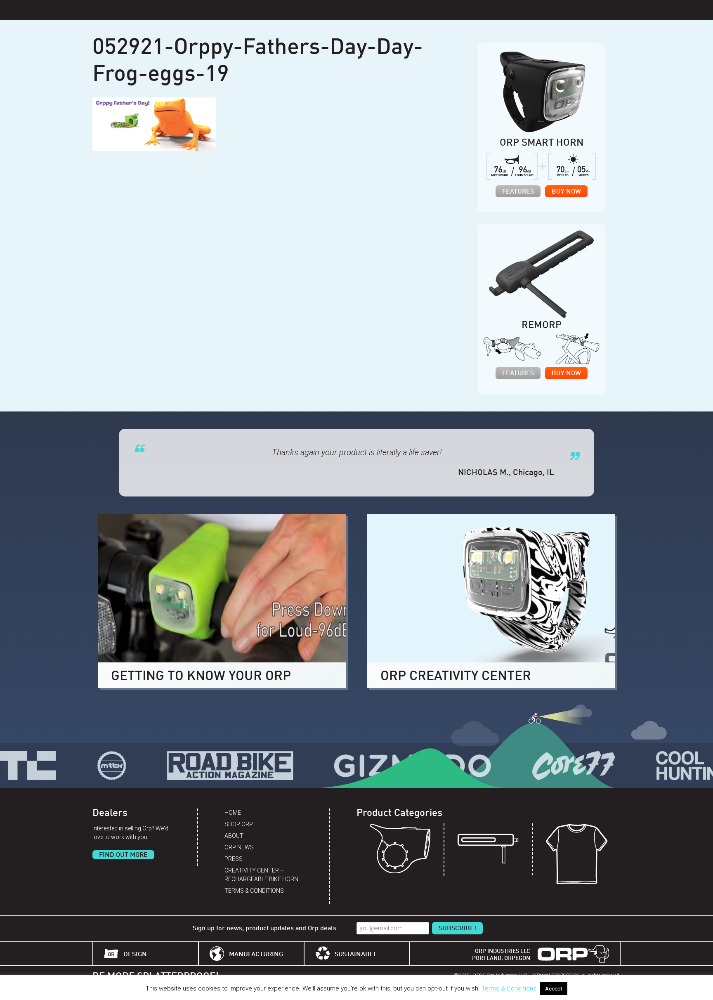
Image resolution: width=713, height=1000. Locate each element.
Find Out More (123, 855)
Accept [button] (553, 989)
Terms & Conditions (254, 890)
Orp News (239, 847)
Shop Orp (238, 824)
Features (518, 192)
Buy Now (566, 192)
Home (232, 812)
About (233, 835)
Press (233, 859)
